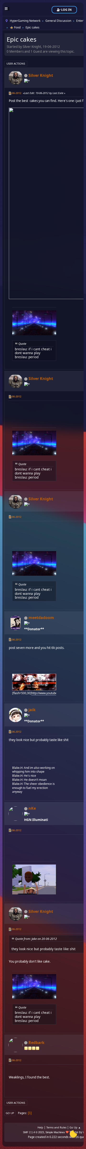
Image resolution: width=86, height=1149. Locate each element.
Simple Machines (55, 1132)
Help (40, 1127)
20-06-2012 (14, 731)
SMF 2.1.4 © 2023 (33, 1132)
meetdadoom (41, 617)
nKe (32, 808)
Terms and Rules (56, 1127)
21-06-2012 (14, 830)
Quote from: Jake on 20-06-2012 (36, 939)
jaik (32, 709)
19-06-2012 (14, 93)
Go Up (10, 1113)
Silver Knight (40, 75)
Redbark (36, 1042)
